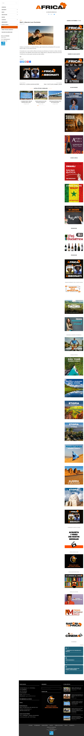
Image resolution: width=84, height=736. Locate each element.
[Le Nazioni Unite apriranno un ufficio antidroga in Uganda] (55, 95)
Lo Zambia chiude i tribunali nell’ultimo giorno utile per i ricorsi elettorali (77, 702)
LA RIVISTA (4, 19)
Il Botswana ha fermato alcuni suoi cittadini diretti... (41, 102)
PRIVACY (66, 725)
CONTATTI (51, 725)
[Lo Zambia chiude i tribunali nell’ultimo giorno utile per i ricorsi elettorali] (66, 703)
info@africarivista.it (26, 694)
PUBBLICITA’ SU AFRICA (59, 725)
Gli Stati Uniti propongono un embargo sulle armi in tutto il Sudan (77, 695)
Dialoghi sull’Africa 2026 (7, 32)
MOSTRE (3, 17)
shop (3, 27)
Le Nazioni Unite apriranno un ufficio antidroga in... (55, 102)
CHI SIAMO (30, 725)
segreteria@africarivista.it (30, 696)
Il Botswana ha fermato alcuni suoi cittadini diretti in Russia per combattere (77, 717)
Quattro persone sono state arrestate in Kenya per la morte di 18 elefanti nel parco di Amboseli (77, 710)
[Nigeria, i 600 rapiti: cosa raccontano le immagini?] (66, 689)
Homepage (4, 7)
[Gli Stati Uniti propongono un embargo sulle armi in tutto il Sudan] (66, 696)
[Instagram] (51, 14)
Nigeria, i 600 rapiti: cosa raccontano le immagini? (76, 688)
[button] (21, 98)
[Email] (54, 14)
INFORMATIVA (71, 725)
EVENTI (3, 12)
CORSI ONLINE (4, 14)
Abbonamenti (4, 22)
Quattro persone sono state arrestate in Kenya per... (26, 102)
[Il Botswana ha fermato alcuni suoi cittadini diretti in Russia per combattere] (40, 95)
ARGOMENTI (4, 9)
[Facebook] (48, 14)
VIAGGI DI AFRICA (5, 24)
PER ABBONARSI (37, 725)
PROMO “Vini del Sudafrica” (7, 29)
